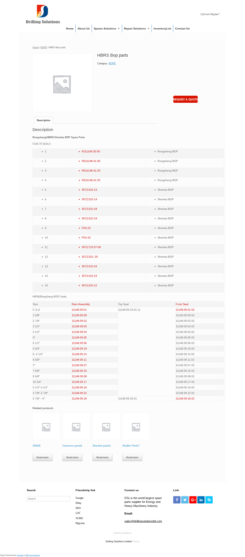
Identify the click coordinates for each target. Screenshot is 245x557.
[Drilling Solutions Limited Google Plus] (193, 499)
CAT (78, 513)
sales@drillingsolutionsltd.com (143, 521)
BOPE (44, 47)
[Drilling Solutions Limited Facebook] (176, 499)
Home (70, 28)
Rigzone (80, 523)
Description (43, 120)
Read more (43, 457)
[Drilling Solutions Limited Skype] (209, 499)
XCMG (79, 518)
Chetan (20, 555)
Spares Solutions (105, 28)
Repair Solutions (135, 28)
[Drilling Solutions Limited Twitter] (185, 499)
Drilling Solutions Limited (119, 541)
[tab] (43, 120)
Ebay (78, 502)
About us (84, 28)
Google (79, 498)
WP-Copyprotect (32, 555)
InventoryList (162, 28)
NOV (78, 508)
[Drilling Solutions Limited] (43, 14)
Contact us (182, 28)
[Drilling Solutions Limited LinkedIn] (201, 499)
